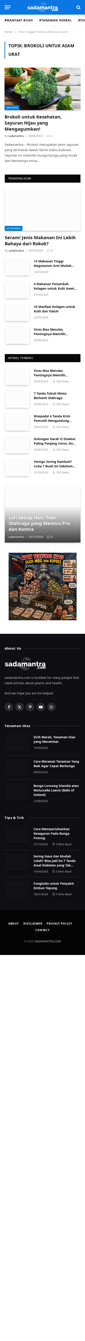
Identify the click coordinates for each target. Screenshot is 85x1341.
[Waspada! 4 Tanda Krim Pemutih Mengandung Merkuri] (17, 422)
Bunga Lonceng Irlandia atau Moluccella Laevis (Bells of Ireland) (56, 790)
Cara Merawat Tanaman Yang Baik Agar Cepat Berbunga (56, 763)
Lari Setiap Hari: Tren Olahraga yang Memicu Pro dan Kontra (39, 523)
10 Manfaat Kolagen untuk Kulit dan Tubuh (54, 309)
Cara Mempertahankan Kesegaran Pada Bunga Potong (52, 833)
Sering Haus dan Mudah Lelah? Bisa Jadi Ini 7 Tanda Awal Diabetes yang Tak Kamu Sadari (54, 863)
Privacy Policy (59, 923)
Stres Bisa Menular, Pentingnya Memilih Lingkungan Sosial (49, 334)
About (13, 923)
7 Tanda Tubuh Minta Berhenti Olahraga (50, 395)
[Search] (77, 7)
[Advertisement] (42, 1148)
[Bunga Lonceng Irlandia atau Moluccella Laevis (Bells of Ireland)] (17, 791)
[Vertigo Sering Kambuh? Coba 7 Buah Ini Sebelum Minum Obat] (17, 467)
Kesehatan (14, 228)
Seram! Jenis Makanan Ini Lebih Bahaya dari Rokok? (40, 240)
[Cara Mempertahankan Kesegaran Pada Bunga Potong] (17, 834)
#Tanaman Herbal (55, 20)
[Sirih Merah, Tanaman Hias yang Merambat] (17, 743)
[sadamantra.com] (42, 7)
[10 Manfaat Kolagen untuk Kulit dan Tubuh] (17, 312)
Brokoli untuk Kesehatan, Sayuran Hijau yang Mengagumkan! (33, 123)
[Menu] (7, 7)
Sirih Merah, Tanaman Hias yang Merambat (54, 739)
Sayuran (12, 107)
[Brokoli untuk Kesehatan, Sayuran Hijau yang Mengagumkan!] (42, 89)
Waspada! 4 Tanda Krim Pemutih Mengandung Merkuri (52, 420)
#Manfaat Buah (19, 20)
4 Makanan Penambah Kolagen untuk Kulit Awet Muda (54, 288)
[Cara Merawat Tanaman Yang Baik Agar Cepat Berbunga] (17, 767)
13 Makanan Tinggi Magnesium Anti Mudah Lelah (52, 265)
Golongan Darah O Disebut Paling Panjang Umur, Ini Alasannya (54, 443)
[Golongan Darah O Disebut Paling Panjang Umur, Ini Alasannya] (17, 444)
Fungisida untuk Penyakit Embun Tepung (54, 885)
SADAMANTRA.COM (47, 941)
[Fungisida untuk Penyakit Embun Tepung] (17, 889)
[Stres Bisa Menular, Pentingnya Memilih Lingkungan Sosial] (17, 335)
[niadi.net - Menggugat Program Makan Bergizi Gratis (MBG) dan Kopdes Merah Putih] (43, 586)
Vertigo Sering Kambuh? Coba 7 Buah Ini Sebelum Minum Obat (53, 466)
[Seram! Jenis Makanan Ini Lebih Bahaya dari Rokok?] (42, 210)
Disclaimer (32, 923)
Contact (42, 930)
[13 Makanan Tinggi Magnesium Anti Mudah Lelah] (17, 267)
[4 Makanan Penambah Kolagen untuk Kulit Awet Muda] (17, 289)
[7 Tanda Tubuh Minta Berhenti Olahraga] (17, 399)
